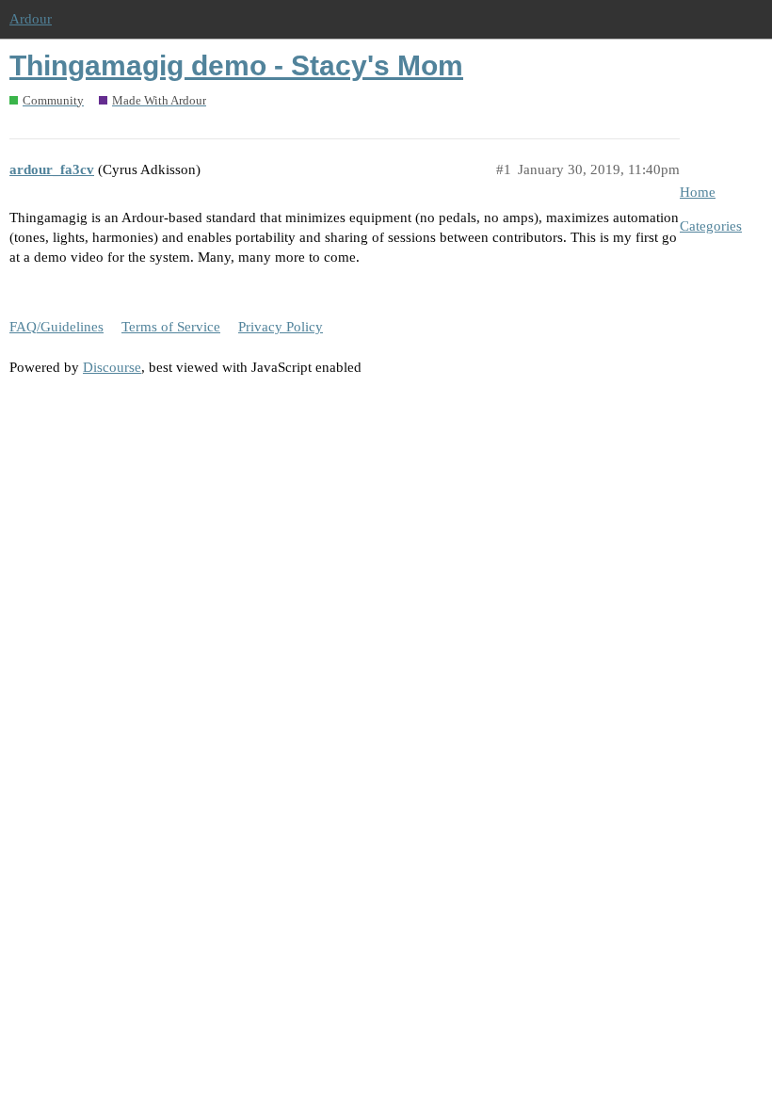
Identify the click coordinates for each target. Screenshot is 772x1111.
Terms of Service (170, 326)
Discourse (112, 367)
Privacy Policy (280, 326)
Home (698, 192)
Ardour (30, 18)
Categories (711, 225)
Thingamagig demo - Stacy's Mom (236, 65)
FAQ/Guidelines (56, 326)
